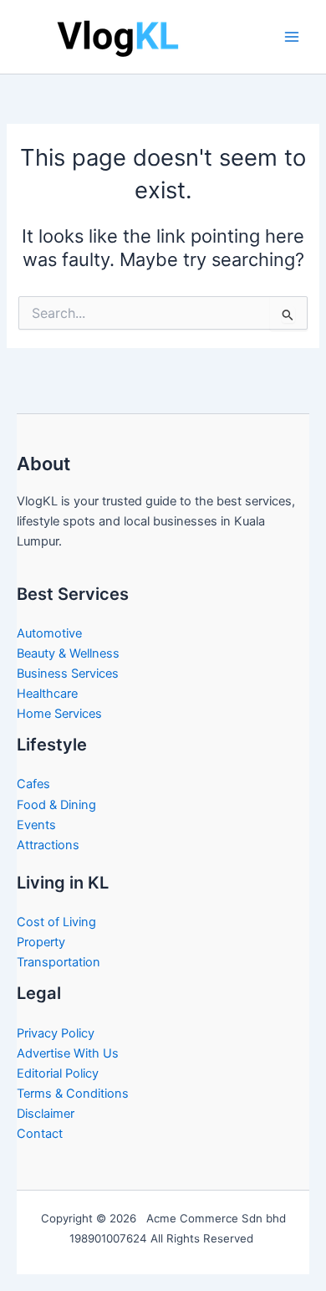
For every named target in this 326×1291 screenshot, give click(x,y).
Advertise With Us (68, 1053)
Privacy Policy (55, 1033)
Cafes (33, 784)
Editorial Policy (58, 1073)
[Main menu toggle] (291, 36)
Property (41, 942)
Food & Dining (56, 804)
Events (36, 824)
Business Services (68, 673)
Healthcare (47, 693)
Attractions (48, 845)
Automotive (49, 633)
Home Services (59, 713)
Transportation (58, 962)
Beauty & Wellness (68, 653)
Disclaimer (45, 1113)
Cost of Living (56, 922)
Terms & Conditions (73, 1093)
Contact (40, 1133)
